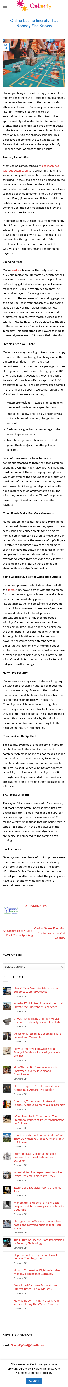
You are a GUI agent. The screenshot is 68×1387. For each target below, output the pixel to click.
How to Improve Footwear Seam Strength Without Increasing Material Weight (37, 1052)
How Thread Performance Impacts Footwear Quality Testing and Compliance (35, 1071)
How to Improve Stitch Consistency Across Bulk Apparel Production (36, 1088)
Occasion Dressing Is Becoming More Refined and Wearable (37, 1035)
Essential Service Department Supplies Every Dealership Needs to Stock (38, 1174)
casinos (16, 270)
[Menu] (5, 6)
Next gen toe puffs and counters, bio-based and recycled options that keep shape (37, 1225)
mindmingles (35, 906)
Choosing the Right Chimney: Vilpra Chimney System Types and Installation (38, 1020)
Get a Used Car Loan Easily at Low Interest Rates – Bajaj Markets (35, 1287)
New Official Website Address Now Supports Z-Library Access (36, 990)
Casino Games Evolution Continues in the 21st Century (49, 933)
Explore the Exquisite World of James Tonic (37, 1189)
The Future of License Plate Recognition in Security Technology (39, 1242)
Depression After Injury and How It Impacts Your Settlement (36, 1257)
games (12, 589)
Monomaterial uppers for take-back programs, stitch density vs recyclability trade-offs (39, 1206)
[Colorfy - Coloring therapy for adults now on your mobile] (34, 6)
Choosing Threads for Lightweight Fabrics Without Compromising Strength (39, 1103)
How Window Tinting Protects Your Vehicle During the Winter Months (36, 1302)
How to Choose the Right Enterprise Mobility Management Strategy (37, 1272)
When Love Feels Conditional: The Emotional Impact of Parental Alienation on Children (39, 1120)
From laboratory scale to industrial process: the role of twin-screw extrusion (35, 1157)
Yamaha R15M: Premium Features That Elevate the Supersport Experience (38, 1005)
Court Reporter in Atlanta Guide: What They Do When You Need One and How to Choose (39, 1139)
